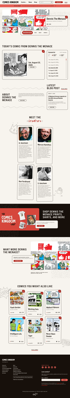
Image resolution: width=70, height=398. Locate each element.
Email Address (45, 377)
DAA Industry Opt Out (16, 369)
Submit (64, 379)
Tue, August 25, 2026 (53, 59)
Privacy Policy (15, 368)
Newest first (55, 55)
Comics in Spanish (5, 369)
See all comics (34, 349)
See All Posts (64, 88)
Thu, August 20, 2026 (53, 73)
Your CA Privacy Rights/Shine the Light (20, 373)
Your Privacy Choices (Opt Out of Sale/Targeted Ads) (23, 377)
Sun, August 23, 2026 (53, 65)
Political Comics (5, 371)
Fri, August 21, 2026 (53, 70)
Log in (66, 2)
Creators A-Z (4, 366)
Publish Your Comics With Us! (18, 379)
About (14, 365)
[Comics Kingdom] (8, 360)
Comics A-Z (4, 365)
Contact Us (15, 366)
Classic (49, 312)
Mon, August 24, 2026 (53, 62)
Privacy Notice (44, 385)
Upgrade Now (18, 260)
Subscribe (59, 2)
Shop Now (41, 225)
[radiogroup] (59, 55)
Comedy (30, 314)
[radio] (52, 55)
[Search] (51, 2)
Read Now (32, 67)
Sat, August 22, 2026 (53, 67)
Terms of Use (15, 374)
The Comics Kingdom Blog (6, 368)
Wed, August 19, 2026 (53, 76)
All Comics (4, 373)
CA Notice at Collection (17, 371)
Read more (23, 100)
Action (12, 312)
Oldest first (62, 55)
